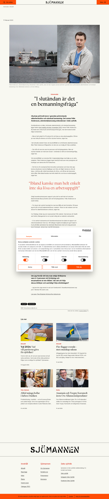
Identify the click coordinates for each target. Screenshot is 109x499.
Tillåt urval (54, 267)
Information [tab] (54, 236)
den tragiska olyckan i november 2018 (50, 127)
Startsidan (6, 6)
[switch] (44, 260)
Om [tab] (80, 236)
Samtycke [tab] (29, 236)
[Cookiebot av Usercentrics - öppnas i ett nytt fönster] (83, 230)
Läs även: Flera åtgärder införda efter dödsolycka (45, 294)
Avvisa (30, 267)
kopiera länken (83, 311)
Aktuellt (12, 6)
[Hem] (54, 2)
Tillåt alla (79, 267)
